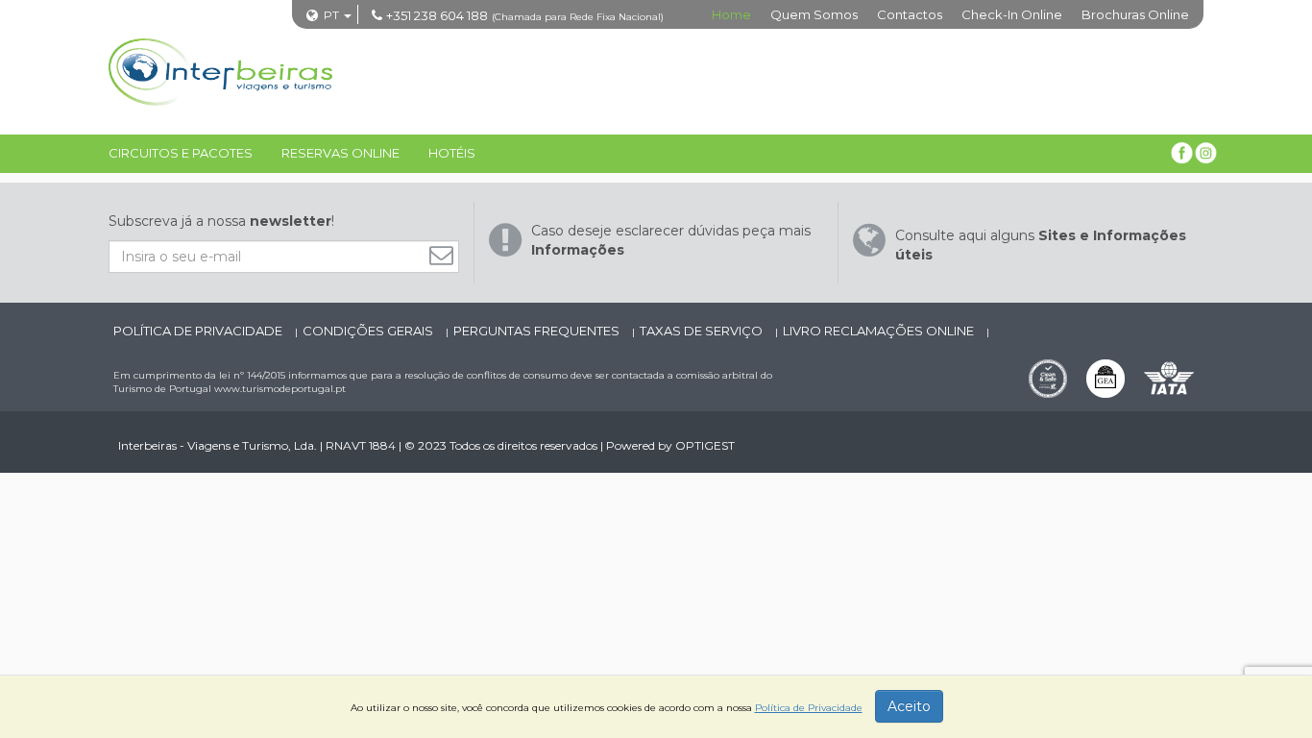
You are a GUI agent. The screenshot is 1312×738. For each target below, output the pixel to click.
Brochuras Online (1135, 14)
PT (331, 15)
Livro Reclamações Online (880, 330)
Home (731, 14)
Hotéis (451, 152)
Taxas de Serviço (702, 330)
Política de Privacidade (199, 330)
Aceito (909, 706)
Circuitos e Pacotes (181, 152)
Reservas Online (340, 152)
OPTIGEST (705, 445)
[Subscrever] (446, 255)
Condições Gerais (369, 330)
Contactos (909, 14)
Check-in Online (1011, 14)
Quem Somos (814, 14)
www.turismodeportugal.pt (280, 388)
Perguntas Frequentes (537, 330)
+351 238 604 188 (437, 15)
